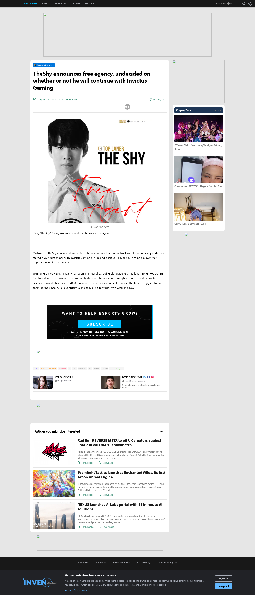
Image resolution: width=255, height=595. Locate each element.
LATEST (46, 3)
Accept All (223, 586)
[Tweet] (72, 107)
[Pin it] (113, 107)
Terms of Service (121, 562)
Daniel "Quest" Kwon (132, 377)
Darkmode (221, 3)
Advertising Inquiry (167, 562)
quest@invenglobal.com (135, 381)
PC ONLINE (62, 369)
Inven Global (12, 3)
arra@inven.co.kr (64, 380)
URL (127, 106)
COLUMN (75, 3)
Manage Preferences (75, 590)
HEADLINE (52, 369)
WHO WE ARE (30, 3)
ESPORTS (44, 369)
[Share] (86, 107)
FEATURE (89, 3)
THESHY (104, 369)
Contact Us (100, 562)
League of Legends (116, 369)
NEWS (36, 369)
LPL (90, 369)
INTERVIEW (60, 3)
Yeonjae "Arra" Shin (64, 377)
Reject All (224, 578)
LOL (74, 369)
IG (69, 369)
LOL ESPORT (82, 369)
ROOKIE (96, 369)
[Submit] (100, 107)
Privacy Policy (143, 562)
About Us (83, 562)
